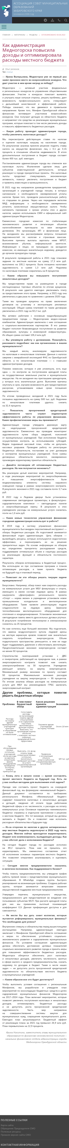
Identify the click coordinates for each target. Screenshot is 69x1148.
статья (10, 72)
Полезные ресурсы (11, 1131)
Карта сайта (7, 1125)
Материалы (19, 35)
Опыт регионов (12, 69)
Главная (6, 35)
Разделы (33, 35)
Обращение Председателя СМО (18, 1128)
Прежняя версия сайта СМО (16, 1135)
